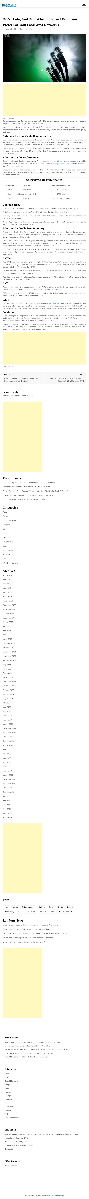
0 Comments (23, 29)
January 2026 (8, 601)
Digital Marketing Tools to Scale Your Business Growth (24, 499)
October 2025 (8, 613)
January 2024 (8, 677)
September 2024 (9, 660)
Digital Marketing (9, 520)
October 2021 (8, 788)
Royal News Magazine (55, 1195)
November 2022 (9, 732)
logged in (17, 395)
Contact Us (9, 1149)
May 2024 (7, 664)
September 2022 (9, 741)
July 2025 (6, 626)
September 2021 (9, 792)
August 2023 (8, 699)
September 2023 (9, 694)
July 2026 (6, 579)
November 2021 (9, 783)
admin (33, 29)
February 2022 (8, 771)
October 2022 (8, 737)
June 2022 (7, 754)
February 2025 (8, 643)
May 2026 (7, 588)
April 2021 (7, 809)
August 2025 (8, 622)
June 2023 (7, 707)
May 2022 (7, 758)
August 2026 (8, 575)
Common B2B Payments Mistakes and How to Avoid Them (26, 487)
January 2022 (8, 775)
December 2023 (9, 681)
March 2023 (7, 715)
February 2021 (8, 817)
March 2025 (7, 639)
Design (5, 516)
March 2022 (7, 766)
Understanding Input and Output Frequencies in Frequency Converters (30, 482)
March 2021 (7, 813)
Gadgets (6, 525)
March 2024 (7, 669)
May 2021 (7, 805)
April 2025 (7, 635)
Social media (8, 550)
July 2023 (6, 703)
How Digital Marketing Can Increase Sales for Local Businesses (28, 495)
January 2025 (8, 648)
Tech (12, 367)
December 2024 (9, 652)
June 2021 (7, 800)
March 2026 (7, 592)
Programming (8, 542)
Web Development (10, 563)
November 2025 (9, 609)
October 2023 (8, 690)
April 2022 (7, 762)
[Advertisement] (44, 100)
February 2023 (8, 720)
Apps (5, 512)
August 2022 (8, 745)
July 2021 (6, 796)
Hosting (6, 533)
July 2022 (6, 749)
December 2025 (9, 605)
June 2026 (7, 584)
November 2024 (9, 656)
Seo (4, 546)
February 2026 (8, 596)
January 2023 (8, 724)
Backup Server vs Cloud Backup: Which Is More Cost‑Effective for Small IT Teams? (35, 491)
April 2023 (7, 711)
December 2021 (9, 779)
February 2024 (8, 673)
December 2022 (9, 728)
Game (5, 529)
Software (6, 554)
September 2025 (9, 618)
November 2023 (9, 686)
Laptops (6, 537)
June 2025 (7, 630)
